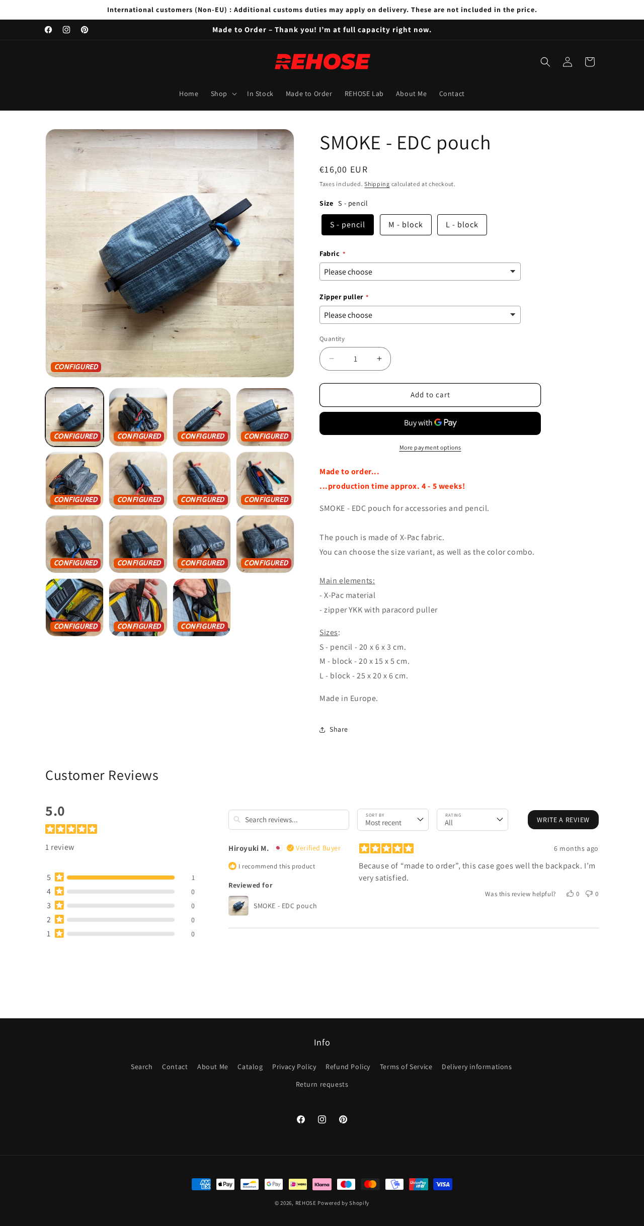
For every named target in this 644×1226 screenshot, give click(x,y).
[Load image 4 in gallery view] (265, 417)
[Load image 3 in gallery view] (202, 417)
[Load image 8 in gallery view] (265, 481)
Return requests (322, 1084)
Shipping (377, 184)
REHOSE (305, 1202)
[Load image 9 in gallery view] (74, 544)
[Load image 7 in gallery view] (202, 481)
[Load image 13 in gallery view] (74, 607)
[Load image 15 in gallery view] (202, 607)
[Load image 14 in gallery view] (138, 607)
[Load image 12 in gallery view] (265, 544)
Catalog (250, 1067)
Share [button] (339, 729)
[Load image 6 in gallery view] (138, 481)
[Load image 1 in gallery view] (74, 417)
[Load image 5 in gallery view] (74, 481)
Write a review (563, 819)
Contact (175, 1067)
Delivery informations (477, 1067)
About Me (212, 1067)
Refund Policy (348, 1067)
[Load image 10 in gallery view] (138, 544)
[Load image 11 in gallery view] (202, 544)
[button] (223, 93)
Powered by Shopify (343, 1202)
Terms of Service (406, 1067)
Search (142, 1067)
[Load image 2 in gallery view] (138, 417)
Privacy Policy (294, 1067)
